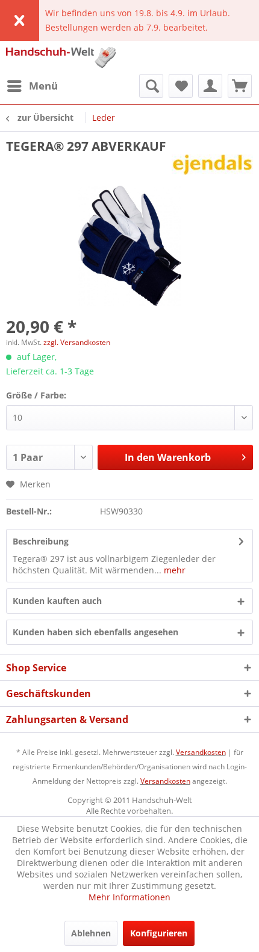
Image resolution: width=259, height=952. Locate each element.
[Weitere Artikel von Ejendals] (212, 164)
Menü (43, 86)
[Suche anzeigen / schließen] (151, 86)
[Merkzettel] (181, 86)
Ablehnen (91, 933)
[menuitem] (32, 86)
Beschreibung (41, 541)
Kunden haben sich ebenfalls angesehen (95, 632)
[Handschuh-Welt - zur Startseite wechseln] (61, 57)
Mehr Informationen (129, 897)
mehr (173, 570)
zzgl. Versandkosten (76, 342)
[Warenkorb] (240, 86)
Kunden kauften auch (57, 600)
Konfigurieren (158, 933)
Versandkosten (201, 752)
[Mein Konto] (210, 86)
